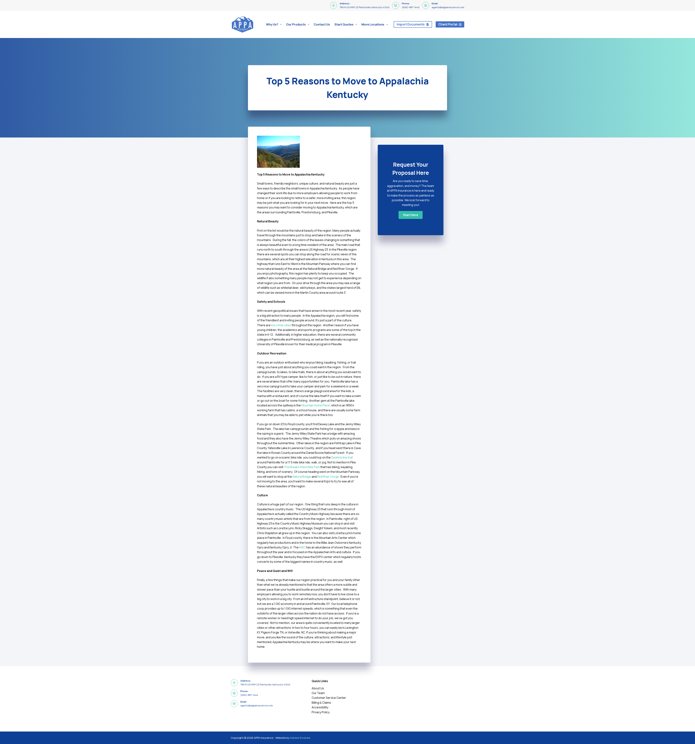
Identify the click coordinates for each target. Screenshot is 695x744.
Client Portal (447, 24)
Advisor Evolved (300, 738)
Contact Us (322, 24)
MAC (302, 547)
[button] (411, 215)
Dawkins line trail (342, 457)
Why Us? (272, 24)
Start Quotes (343, 24)
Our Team (318, 693)
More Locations (372, 24)
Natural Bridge (301, 477)
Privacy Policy (321, 712)
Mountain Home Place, (316, 405)
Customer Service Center (329, 698)
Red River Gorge (328, 477)
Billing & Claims (321, 703)
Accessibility (320, 707)
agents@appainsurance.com (448, 7)
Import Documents (411, 24)
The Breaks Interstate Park (302, 467)
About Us (318, 688)
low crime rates (281, 325)
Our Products (296, 24)
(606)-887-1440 (411, 7)
